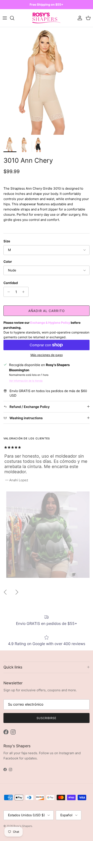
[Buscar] (14, 18)
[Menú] (5, 18)
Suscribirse (46, 718)
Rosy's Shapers (22, 826)
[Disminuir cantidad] (7, 292)
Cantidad (10, 283)
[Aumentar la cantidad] (24, 292)
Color (7, 262)
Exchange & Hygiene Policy (50, 322)
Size (6, 241)
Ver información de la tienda (26, 380)
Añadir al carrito (46, 311)
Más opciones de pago (46, 355)
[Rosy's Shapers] (46, 18)
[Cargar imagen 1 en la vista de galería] (46, 81)
